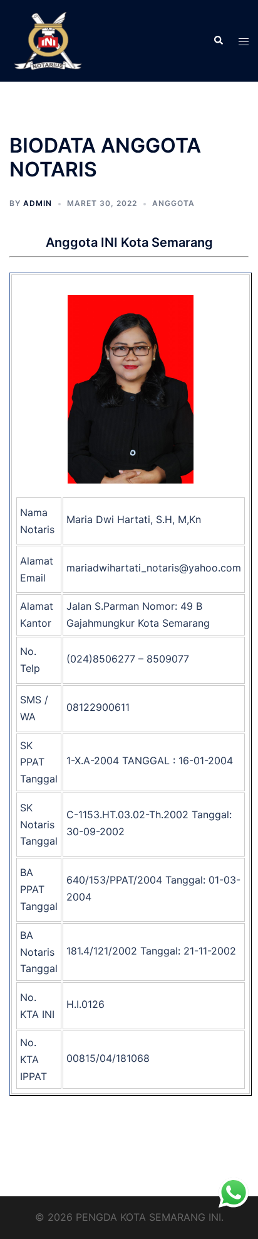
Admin (37, 203)
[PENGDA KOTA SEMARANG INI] (47, 39)
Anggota (173, 203)
